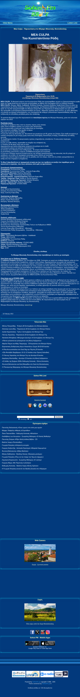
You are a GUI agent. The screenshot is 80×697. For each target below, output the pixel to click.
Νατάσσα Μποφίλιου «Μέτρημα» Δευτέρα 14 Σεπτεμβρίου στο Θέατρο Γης (28, 338)
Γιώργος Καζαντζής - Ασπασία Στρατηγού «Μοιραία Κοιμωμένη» (24, 448)
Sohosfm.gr (36, 682)
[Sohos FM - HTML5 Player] (30, 407)
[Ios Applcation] (48, 645)
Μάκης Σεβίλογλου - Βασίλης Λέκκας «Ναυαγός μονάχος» (22, 454)
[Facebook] (32, 634)
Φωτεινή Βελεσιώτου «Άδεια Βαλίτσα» (15, 451)
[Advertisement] (40, 506)
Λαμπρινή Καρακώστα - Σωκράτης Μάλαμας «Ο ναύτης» (22, 460)
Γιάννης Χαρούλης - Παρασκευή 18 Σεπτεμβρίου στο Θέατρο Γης (24, 335)
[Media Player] (35, 407)
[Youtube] (42, 634)
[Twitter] (37, 634)
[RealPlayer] (45, 407)
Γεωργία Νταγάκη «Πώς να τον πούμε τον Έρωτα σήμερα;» (23, 457)
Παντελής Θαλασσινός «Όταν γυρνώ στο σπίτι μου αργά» (22, 427)
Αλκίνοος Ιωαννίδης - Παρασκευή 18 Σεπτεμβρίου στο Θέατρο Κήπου (26, 329)
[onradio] (19, 677)
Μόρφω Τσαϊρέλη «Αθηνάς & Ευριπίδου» (16, 430)
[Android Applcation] (32, 645)
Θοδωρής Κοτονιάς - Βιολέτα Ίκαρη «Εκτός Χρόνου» (20, 466)
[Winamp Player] (40, 407)
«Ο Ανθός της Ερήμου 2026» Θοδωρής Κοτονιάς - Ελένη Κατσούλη (25, 361)
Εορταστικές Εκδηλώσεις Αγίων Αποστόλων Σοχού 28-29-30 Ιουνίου (25, 346)
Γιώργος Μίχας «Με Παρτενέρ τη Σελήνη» (16, 463)
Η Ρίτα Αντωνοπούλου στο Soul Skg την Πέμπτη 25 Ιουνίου (22, 349)
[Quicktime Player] (50, 407)
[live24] (33, 677)
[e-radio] (47, 677)
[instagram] (47, 634)
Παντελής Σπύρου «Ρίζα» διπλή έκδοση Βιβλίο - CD (19, 439)
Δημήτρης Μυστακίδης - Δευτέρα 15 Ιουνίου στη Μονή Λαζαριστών (25, 358)
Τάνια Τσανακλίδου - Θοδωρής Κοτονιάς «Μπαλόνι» (20, 433)
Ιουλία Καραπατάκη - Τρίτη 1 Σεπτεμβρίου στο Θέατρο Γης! (22, 332)
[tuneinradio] (61, 677)
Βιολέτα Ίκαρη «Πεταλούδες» (12, 442)
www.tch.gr (28, 305)
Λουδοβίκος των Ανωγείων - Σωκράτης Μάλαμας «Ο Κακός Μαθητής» (26, 436)
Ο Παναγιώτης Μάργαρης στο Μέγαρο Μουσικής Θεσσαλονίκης (24, 367)
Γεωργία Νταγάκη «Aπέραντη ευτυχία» (15, 445)
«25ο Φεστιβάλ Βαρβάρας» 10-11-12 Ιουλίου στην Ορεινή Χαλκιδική (25, 352)
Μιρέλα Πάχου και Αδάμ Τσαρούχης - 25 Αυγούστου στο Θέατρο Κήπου (26, 343)
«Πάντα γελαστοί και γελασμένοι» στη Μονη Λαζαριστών (21, 341)
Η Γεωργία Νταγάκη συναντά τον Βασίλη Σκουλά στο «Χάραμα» (24, 469)
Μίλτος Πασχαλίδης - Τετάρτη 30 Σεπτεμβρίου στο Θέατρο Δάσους (25, 326)
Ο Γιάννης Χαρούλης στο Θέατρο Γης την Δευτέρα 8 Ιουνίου (22, 355)
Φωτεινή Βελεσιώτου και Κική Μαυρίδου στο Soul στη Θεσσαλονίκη (25, 364)
